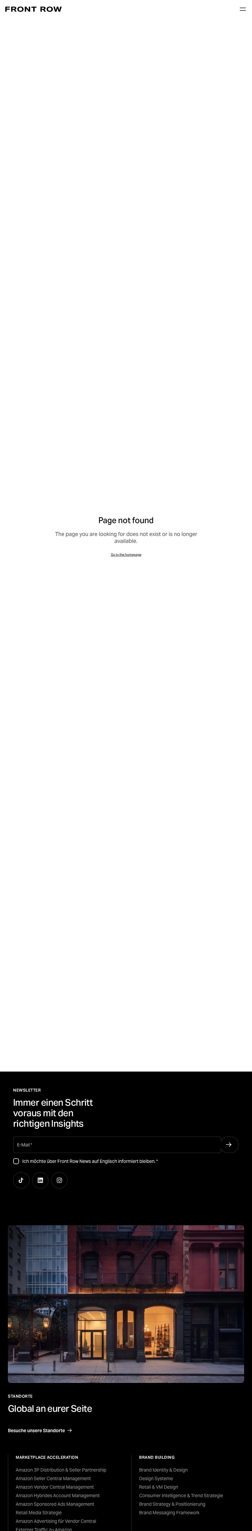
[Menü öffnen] (243, 9)
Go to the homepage (126, 554)
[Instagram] (59, 1180)
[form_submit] (229, 1145)
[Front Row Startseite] (33, 9)
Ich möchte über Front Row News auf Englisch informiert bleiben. (90, 1161)
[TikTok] (21, 1180)
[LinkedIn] (40, 1180)
